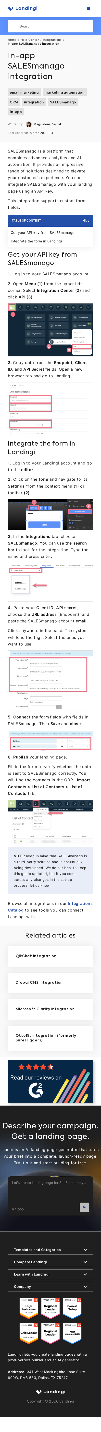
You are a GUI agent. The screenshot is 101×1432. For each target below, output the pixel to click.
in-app (16, 112)
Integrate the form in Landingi (36, 241)
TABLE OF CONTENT (26, 220)
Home (12, 39)
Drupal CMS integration (39, 982)
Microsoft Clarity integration (45, 1009)
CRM (14, 102)
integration (34, 102)
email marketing (24, 92)
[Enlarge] (86, 309)
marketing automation (65, 92)
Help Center (30, 39)
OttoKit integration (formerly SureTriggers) (46, 1038)
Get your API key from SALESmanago (43, 232)
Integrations (52, 39)
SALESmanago (63, 102)
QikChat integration (36, 956)
